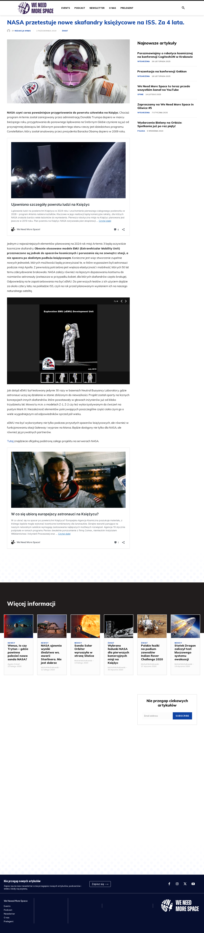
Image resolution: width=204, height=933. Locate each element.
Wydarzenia (143, 61)
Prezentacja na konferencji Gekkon (162, 71)
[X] (185, 884)
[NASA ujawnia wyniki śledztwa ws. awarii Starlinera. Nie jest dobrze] (51, 626)
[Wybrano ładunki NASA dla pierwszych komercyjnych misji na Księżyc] (118, 626)
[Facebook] (169, 884)
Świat (65, 31)
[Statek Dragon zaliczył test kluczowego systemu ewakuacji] (185, 626)
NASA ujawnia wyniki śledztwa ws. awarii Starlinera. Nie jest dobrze (51, 654)
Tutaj (10, 441)
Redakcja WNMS (23, 31)
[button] (183, 8)
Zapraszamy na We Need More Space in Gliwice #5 (165, 106)
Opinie (140, 94)
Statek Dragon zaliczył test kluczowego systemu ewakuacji (185, 652)
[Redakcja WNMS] (9, 30)
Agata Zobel (14, 664)
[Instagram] (177, 884)
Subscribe (182, 716)
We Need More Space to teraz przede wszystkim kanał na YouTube (163, 88)
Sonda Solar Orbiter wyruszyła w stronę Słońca (84, 651)
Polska (141, 131)
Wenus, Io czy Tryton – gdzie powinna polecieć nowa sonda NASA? (18, 652)
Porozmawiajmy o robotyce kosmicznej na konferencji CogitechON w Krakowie (165, 55)
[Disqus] (68, 732)
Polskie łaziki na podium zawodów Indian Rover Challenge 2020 (152, 652)
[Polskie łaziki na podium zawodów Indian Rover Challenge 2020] (152, 626)
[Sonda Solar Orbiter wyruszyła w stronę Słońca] (85, 626)
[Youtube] (193, 884)
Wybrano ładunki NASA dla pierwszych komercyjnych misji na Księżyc (118, 654)
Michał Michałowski (50, 667)
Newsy (11, 643)
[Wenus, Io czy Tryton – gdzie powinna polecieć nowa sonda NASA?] (18, 626)
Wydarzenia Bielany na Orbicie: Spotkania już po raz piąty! (159, 124)
